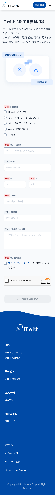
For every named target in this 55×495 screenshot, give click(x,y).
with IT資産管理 (13, 357)
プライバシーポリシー (20, 263)
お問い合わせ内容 (15, 229)
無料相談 (39, 4)
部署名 (10, 161)
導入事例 (9, 399)
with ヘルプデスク (14, 352)
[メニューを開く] (50, 4)
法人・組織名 (13, 144)
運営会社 (9, 444)
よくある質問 (11, 453)
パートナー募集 (12, 461)
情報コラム (10, 421)
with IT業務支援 (13, 378)
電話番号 (11, 212)
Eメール (11, 195)
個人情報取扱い (14, 257)
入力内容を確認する (27, 299)
